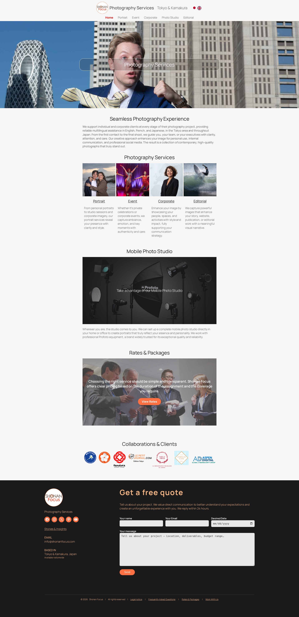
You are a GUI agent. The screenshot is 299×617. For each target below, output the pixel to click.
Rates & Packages (190, 599)
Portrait (99, 201)
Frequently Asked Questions (161, 599)
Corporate (166, 201)
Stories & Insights (55, 529)
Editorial (200, 201)
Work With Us (211, 599)
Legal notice (136, 599)
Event (132, 201)
